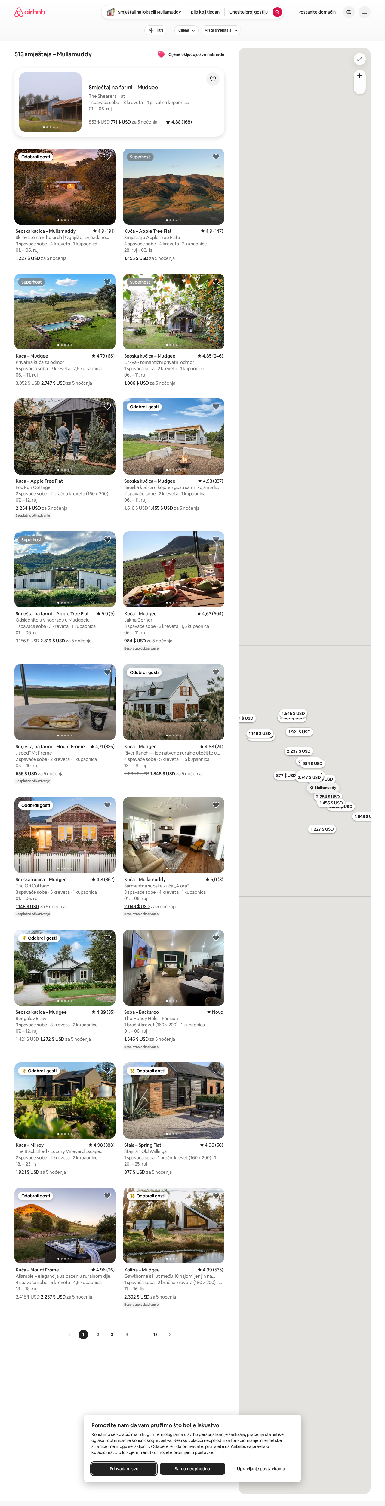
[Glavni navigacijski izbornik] (365, 12)
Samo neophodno (192, 1468)
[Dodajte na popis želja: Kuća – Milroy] (107, 1070)
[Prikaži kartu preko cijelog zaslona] (360, 59)
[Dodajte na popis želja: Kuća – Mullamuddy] (216, 805)
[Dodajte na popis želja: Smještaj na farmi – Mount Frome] (107, 672)
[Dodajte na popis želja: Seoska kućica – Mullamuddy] (107, 156)
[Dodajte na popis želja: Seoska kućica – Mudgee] (216, 281)
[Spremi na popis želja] (213, 79)
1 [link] (83, 1334)
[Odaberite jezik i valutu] (349, 12)
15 (155, 1334)
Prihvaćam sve (124, 1468)
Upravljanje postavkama (261, 1468)
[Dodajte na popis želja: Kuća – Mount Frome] (107, 1195)
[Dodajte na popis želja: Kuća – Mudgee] (107, 281)
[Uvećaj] (360, 76)
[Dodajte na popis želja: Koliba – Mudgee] (216, 1195)
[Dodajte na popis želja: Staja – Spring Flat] (216, 1070)
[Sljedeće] (169, 1334)
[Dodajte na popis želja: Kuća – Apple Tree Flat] (216, 156)
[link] (69, 1334)
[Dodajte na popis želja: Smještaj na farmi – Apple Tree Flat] (107, 539)
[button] (121, 122)
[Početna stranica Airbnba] (29, 12)
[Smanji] (360, 88)
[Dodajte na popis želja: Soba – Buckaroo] (216, 937)
